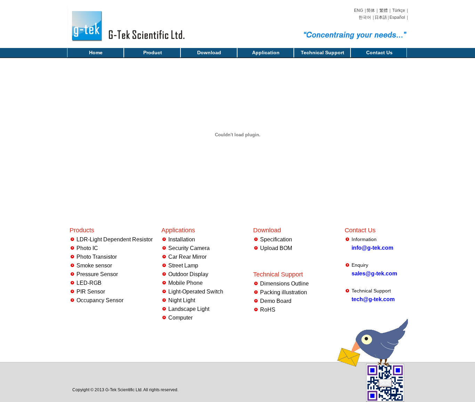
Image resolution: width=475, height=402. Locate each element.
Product (152, 52)
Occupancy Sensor (100, 300)
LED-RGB (89, 283)
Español (397, 17)
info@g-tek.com (372, 248)
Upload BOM (276, 248)
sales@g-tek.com (374, 273)
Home (96, 52)
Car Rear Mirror (187, 257)
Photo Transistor (97, 257)
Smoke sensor (94, 265)
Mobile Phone (185, 283)
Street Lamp (183, 265)
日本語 (381, 17)
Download (209, 52)
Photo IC (87, 248)
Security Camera (189, 248)
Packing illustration (283, 292)
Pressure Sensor (97, 274)
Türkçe (398, 10)
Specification (276, 239)
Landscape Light (188, 309)
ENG (358, 10)
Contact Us (379, 52)
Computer (180, 318)
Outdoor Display (188, 274)
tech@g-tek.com (373, 299)
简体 (371, 10)
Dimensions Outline (284, 284)
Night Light (181, 300)
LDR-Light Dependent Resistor (115, 239)
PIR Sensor (91, 292)
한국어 (365, 17)
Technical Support (322, 52)
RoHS (267, 310)
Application (266, 52)
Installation (181, 239)
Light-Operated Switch (195, 292)
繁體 (383, 10)
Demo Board (275, 301)
